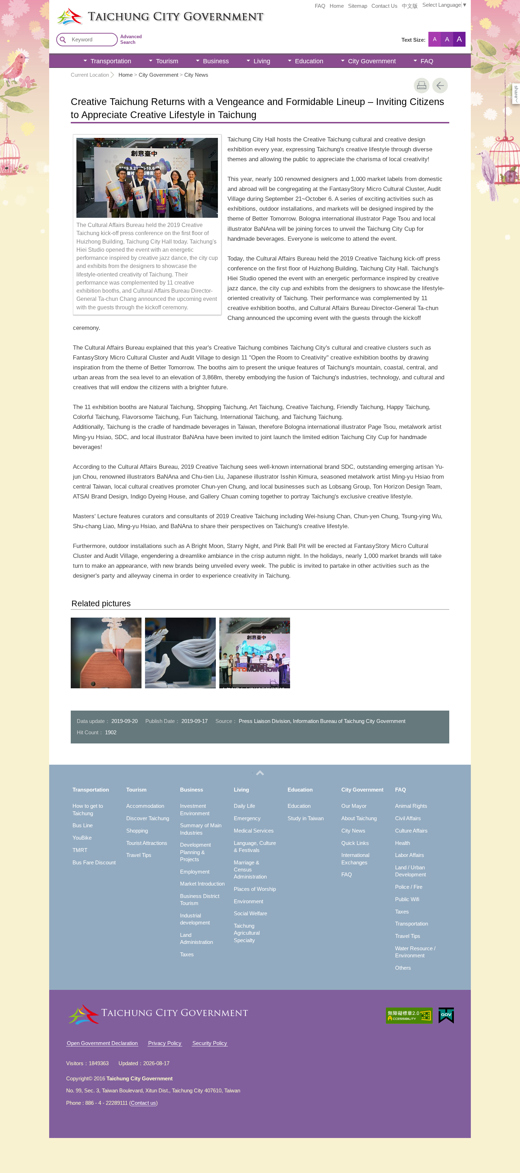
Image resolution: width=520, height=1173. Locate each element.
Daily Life (244, 806)
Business (216, 61)
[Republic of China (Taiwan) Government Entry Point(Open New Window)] (446, 1016)
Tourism (167, 61)
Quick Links (355, 843)
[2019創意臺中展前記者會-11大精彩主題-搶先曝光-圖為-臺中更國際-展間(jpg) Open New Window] (180, 653)
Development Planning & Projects (195, 852)
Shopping (137, 831)
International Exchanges (355, 858)
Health (402, 843)
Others (403, 968)
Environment (248, 901)
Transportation (111, 61)
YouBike (82, 838)
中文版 (410, 6)
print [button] (421, 85)
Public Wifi (407, 899)
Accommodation (145, 806)
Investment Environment (194, 809)
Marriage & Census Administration (250, 869)
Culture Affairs (411, 831)
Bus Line (83, 825)
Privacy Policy (164, 1043)
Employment (194, 872)
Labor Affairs (409, 855)
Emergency (247, 818)
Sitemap (357, 6)
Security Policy (209, 1043)
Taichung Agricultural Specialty (247, 933)
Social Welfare (250, 913)
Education (309, 61)
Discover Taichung (147, 818)
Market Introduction (202, 884)
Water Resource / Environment (415, 951)
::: (51, 10)
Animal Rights (411, 806)
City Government (372, 61)
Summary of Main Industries (200, 828)
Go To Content (87, 5)
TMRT (80, 850)
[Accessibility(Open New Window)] (409, 1016)
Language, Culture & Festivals (255, 846)
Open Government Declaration (102, 1043)
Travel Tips (138, 855)
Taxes (187, 954)
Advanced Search (131, 39)
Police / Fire (408, 887)
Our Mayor (353, 806)
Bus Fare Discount (94, 862)
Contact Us (384, 6)
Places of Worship (255, 889)
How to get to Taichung (88, 809)
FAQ (320, 6)
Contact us (143, 1103)
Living (262, 61)
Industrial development (195, 919)
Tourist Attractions (146, 843)
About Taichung (359, 818)
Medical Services (254, 831)
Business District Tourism (199, 899)
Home (337, 6)
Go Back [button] (440, 85)
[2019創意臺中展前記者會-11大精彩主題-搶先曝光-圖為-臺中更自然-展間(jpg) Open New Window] (106, 653)
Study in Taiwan (306, 818)
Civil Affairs (408, 818)
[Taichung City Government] (263, 16)
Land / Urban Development (410, 870)
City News (196, 75)
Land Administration (196, 938)
